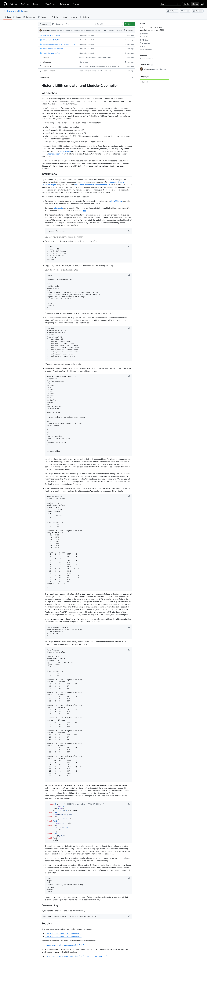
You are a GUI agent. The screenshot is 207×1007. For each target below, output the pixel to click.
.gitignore (46, 57)
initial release (83, 62)
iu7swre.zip (58, 208)
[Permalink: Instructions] (40, 173)
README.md (47, 66)
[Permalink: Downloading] (40, 905)
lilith (20, 11)
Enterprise (64, 4)
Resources (37, 4)
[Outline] (132, 77)
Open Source (50, 4)
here (84, 210)
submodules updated (86, 35)
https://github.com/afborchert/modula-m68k (63, 936)
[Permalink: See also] (40, 923)
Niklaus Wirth (65, 151)
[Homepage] (5, 4)
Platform (13, 4)
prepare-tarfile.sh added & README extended (95, 57)
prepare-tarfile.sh (49, 71)
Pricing (76, 4)
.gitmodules (47, 62)
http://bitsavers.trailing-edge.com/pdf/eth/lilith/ (64, 945)
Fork (186, 11)
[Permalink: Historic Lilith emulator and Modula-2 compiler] (40, 85)
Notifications (173, 11)
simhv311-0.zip (116, 201)
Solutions (25, 4)
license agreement (55, 154)
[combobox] (109, 24)
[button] (129, 230)
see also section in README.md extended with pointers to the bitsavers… (77, 30)
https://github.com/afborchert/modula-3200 (63, 933)
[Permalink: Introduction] (40, 93)
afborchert (11, 11)
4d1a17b (111, 30)
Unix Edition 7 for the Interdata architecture (92, 185)
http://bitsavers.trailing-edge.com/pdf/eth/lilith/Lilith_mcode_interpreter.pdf (76, 956)
